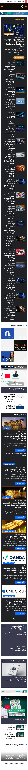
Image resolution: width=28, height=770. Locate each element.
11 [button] (11, 763)
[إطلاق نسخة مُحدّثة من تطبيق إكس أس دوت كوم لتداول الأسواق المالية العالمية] (7, 333)
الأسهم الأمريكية (19, 19)
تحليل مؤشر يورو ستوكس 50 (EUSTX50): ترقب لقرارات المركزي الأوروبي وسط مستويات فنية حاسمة (9, 270)
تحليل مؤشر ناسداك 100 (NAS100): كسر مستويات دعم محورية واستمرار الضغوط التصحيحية (10, 213)
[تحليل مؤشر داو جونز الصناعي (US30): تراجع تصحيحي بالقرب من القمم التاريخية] (20, 90)
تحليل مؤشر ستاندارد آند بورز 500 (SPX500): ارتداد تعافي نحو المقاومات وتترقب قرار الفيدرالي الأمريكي (9, 228)
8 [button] (15, 763)
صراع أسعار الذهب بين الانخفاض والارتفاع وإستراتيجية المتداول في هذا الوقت (14, 505)
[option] (14, 345)
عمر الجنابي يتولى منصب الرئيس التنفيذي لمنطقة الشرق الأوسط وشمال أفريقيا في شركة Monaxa (15, 756)
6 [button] (17, 763)
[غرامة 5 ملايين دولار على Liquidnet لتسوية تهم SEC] (7, 356)
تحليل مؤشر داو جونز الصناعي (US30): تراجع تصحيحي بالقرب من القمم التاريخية (9, 93)
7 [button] (16, 763)
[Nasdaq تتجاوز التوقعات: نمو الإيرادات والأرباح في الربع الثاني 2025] (20, 356)
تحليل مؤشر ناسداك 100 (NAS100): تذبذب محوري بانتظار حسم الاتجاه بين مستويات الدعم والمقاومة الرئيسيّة (9, 285)
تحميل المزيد (14, 618)
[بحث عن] (26, 7)
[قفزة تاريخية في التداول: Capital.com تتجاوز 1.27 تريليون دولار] (7, 345)
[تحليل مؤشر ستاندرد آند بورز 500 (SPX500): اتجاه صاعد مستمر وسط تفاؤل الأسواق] (20, 128)
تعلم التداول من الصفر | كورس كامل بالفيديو (17, 628)
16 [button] (5, 763)
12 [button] (10, 763)
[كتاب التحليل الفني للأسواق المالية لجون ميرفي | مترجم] (14, 669)
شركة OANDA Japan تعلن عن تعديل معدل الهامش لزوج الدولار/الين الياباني (15, 570)
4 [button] (13, 654)
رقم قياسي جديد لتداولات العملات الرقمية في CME (21, 337)
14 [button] (7, 763)
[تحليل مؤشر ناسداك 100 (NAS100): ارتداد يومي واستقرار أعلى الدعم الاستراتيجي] (20, 115)
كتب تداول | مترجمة (17, 661)
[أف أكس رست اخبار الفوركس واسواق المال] (21, 6)
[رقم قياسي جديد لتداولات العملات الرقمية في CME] (20, 333)
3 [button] (14, 654)
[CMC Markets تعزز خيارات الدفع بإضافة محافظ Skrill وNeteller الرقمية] (20, 345)
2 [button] (22, 763)
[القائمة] (2, 7)
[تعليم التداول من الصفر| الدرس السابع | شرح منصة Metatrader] (14, 638)
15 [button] (6, 763)
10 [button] (12, 763)
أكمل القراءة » (19, 57)
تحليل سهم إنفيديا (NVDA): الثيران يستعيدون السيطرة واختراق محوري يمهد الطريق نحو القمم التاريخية (9, 314)
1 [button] (17, 654)
